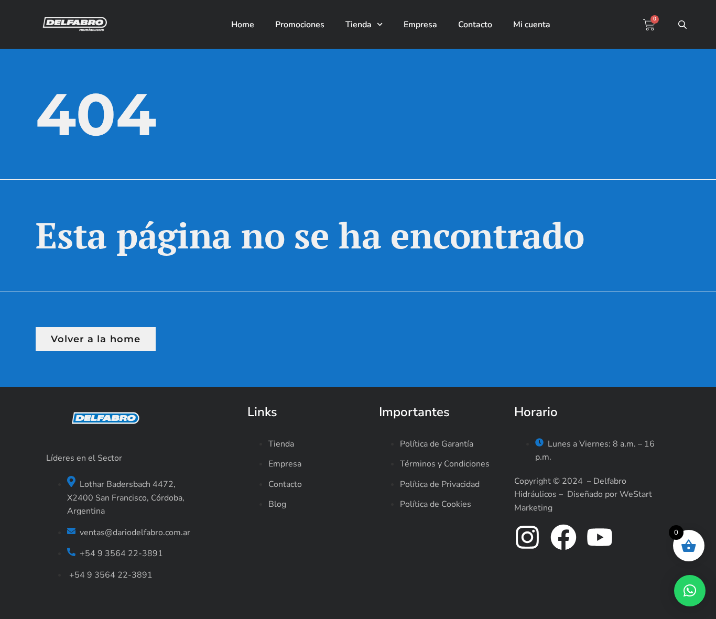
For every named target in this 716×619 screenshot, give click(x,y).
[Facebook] (563, 537)
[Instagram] (527, 537)
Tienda (358, 24)
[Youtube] (600, 537)
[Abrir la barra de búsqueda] (683, 24)
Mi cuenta (531, 24)
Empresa (420, 24)
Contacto (475, 24)
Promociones (299, 24)
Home (242, 24)
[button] (690, 590)
